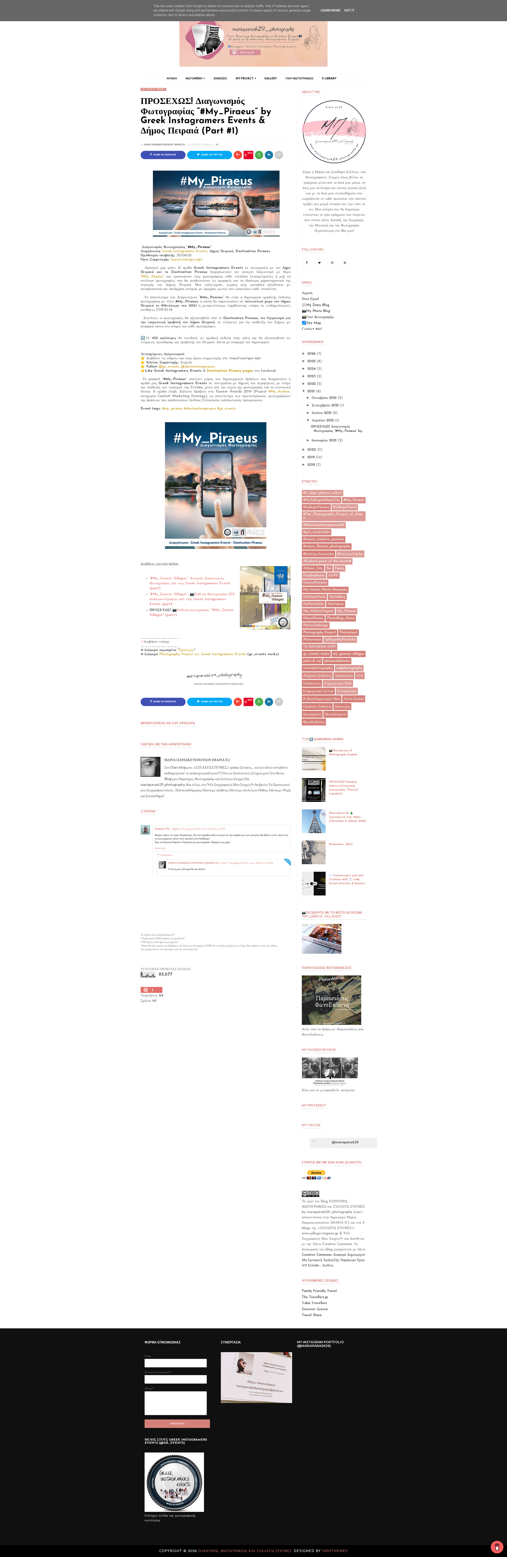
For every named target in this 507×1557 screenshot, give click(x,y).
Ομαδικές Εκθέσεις (317, 707)
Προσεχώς (342, 707)
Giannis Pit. (162, 829)
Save (250, 152)
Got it (349, 10)
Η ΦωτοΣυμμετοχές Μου (321, 699)
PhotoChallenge (315, 625)
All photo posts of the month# (327, 561)
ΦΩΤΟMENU (194, 78)
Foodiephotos (314, 575)
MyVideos (336, 604)
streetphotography (318, 668)
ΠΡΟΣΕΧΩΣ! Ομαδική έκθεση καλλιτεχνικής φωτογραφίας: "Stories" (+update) (344, 787)
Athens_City (313, 568)
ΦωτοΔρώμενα (335, 714)
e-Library (329, 78)
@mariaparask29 (345, 1142)
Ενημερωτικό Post (338, 683)
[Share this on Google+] (238, 155)
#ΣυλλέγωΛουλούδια (318, 554)
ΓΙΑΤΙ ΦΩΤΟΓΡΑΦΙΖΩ (299, 78)
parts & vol (312, 661)
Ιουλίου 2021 (322, 413)
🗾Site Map (311, 323)
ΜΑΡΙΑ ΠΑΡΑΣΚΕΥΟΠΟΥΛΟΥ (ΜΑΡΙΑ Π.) (164, 144)
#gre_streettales (316, 532)
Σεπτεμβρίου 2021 (325, 405)
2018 (311, 465)
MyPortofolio (313, 604)
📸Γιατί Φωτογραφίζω (318, 317)
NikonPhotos (313, 618)
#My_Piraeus (199, 247)
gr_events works (153, 89)
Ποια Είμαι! (310, 299)
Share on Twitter (211, 155)
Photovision (312, 640)
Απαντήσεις (166, 854)
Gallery (270, 78)
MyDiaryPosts (314, 597)
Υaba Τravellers (314, 1303)
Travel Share (312, 1315)
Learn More (330, 10)
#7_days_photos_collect (322, 493)
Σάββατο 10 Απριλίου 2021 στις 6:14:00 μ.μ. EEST (198, 828)
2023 (311, 376)
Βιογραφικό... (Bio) (341, 844)
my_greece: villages (348, 654)
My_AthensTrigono (318, 611)
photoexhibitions (337, 661)
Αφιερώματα (344, 676)
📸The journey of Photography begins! (343, 752)
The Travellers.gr (315, 1297)
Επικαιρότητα (346, 691)
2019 (311, 457)
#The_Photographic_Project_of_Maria (333, 516)
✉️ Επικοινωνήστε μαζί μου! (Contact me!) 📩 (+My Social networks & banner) (347, 879)
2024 (311, 369)
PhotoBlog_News (341, 618)
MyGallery (337, 597)
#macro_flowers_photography (326, 546)
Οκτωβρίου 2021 (324, 398)
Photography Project (319, 632)
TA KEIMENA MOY (319, 647)
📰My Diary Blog (315, 305)
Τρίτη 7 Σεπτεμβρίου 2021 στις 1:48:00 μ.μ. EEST (246, 862)
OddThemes (335, 1551)
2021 (311, 391)
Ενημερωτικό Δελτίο (318, 691)
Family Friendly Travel (319, 1291)
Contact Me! (312, 329)
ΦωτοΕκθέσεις (314, 722)
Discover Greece (315, 1309)
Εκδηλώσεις (312, 683)
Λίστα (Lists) (354, 699)
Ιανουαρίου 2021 (324, 440)
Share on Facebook (164, 155)
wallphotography (349, 668)
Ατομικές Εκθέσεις (317, 676)
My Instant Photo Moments (325, 590)
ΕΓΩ (359, 676)
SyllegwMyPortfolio (340, 640)
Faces (339, 568)
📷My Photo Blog (316, 311)
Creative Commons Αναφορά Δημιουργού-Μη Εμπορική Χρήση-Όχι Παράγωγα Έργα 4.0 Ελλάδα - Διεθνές (334, 1260)
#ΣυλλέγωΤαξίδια (350, 554)
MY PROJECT (245, 78)
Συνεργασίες (312, 714)
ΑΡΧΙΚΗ (172, 78)
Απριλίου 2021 (323, 420)
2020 (311, 450)
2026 (311, 354)
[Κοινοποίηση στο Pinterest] (279, 155)
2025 (311, 361)
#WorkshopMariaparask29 (323, 525)
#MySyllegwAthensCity (321, 500)
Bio (328, 568)
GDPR (333, 575)
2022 (311, 384)
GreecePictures (315, 583)
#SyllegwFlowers (316, 507)
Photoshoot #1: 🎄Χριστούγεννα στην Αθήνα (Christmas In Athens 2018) (347, 817)
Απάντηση (160, 848)
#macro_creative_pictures (323, 539)
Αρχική (307, 293)
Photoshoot (348, 632)
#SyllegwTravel (345, 507)
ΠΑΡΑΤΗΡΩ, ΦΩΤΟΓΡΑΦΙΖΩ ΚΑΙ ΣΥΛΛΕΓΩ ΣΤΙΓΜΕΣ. (246, 1551)
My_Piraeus (346, 611)
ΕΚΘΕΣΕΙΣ (220, 78)
